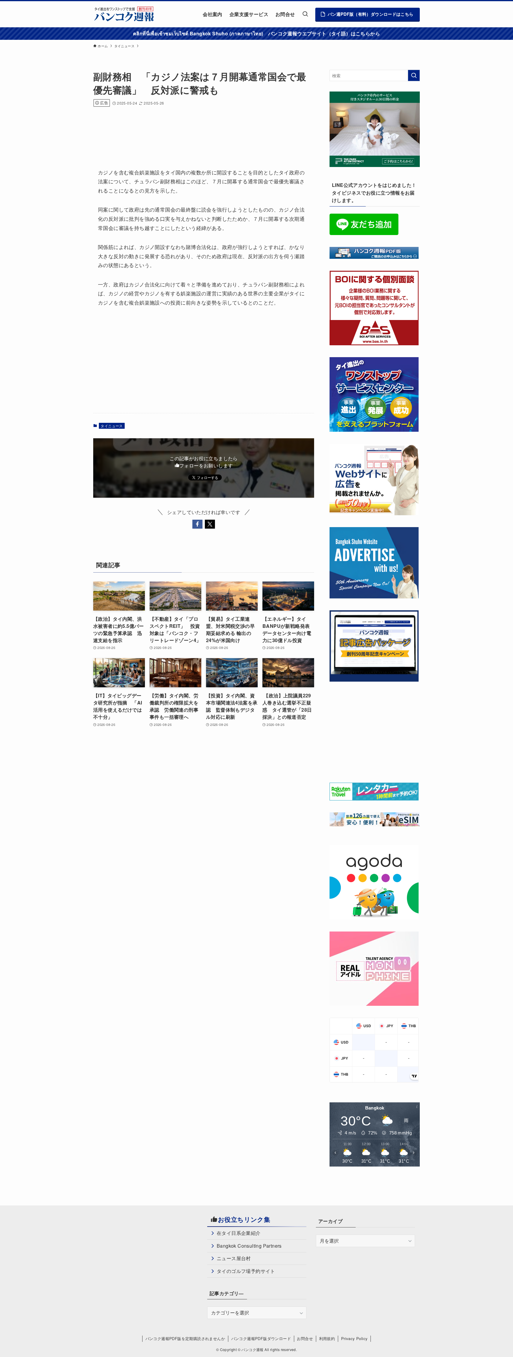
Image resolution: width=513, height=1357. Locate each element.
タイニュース (112, 425)
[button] (197, 524)
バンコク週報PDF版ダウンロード (261, 1338)
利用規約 (327, 1338)
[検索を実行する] (414, 75)
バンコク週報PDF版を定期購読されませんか (185, 1338)
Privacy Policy (354, 1338)
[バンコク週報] (123, 14)
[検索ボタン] (305, 14)
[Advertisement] (201, 129)
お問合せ (305, 1338)
